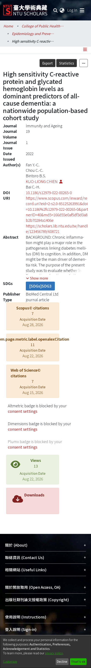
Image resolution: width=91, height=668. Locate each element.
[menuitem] (62, 10)
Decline (62, 661)
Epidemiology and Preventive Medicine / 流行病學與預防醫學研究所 (33, 33)
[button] (37, 278)
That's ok (78, 661)
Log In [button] (72, 10)
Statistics (66, 63)
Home (8, 25)
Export (47, 63)
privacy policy (54, 653)
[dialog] (45, 652)
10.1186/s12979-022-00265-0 (49, 192)
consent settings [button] (22, 411)
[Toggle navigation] (82, 10)
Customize (10, 661)
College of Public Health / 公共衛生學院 (43, 25)
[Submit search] (55, 10)
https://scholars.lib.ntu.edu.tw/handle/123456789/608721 (57, 228)
